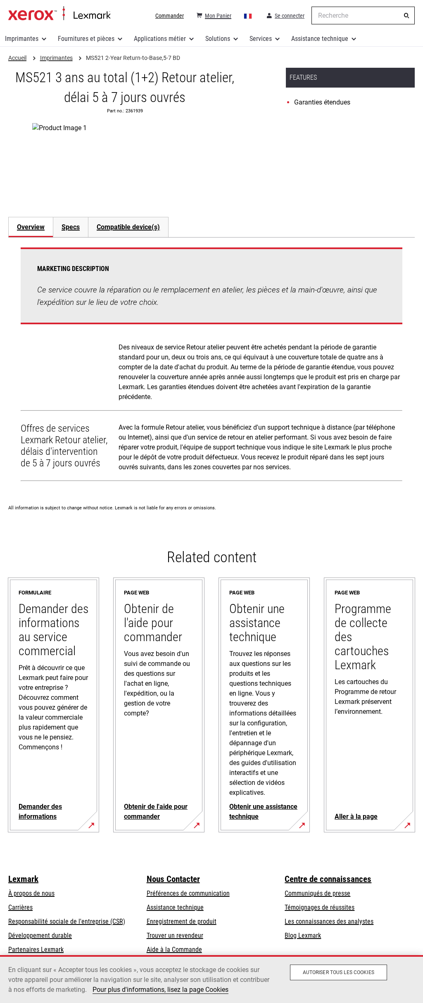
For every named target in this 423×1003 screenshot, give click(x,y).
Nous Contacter (173, 879)
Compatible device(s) (128, 227)
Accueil (59, 14)
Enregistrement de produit (181, 921)
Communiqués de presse (317, 893)
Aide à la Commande (174, 949)
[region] (211, 979)
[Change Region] (248, 15)
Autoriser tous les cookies (338, 972)
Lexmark (23, 879)
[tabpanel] (211, 366)
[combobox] (363, 15)
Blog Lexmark (303, 935)
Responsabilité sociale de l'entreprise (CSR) (66, 921)
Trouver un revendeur (175, 935)
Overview (31, 227)
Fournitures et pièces (86, 39)
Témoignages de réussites (319, 907)
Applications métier (160, 39)
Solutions (217, 39)
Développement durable (40, 935)
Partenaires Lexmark (36, 949)
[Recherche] (406, 15)
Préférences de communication (188, 893)
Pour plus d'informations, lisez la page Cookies (160, 989)
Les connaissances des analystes (329, 921)
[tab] (30, 227)
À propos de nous (31, 893)
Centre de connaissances (328, 879)
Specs (71, 227)
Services (261, 39)
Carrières (20, 907)
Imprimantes (21, 39)
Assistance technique (319, 39)
